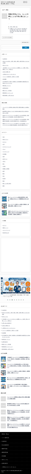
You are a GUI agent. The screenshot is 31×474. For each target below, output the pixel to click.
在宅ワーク (5, 159)
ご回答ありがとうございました (9, 74)
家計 (3, 163)
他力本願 (24, 28)
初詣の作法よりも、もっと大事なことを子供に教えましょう (18, 16)
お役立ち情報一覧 (6, 71)
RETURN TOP (25, 42)
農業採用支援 (5, 452)
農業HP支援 (4, 448)
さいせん (15, 28)
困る (15, 29)
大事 (17, 29)
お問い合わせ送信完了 (7, 323)
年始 (11, 31)
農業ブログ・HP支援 (7, 90)
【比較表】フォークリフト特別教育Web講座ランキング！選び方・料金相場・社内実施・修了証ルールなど (18, 359)
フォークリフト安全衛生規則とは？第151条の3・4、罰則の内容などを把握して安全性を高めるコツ (18, 366)
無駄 (18, 31)
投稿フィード (5, 227)
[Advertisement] (15, 255)
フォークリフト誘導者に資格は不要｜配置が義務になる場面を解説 (18, 397)
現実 (20, 31)
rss (24, 2)
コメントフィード (6, 230)
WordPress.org (6, 232)
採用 (3, 171)
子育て (11, 26)
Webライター (5, 139)
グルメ (4, 149)
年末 (13, 31)
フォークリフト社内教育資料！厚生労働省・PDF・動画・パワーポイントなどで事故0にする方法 (18, 386)
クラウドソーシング (7, 146)
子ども (20, 29)
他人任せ (19, 28)
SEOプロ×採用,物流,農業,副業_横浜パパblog (8, 2)
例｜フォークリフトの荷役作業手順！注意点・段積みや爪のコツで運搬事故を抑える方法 (18, 199)
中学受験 (4, 154)
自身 (12, 32)
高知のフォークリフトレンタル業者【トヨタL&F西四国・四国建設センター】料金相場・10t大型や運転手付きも (18, 412)
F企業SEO (5, 58)
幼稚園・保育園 (6, 168)
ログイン (4, 225)
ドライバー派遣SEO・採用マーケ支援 (11, 76)
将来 (25, 29)
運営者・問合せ (5, 434)
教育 (14, 26)
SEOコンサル (5, 65)
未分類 (4, 178)
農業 (3, 185)
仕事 (3, 156)
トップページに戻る (7, 37)
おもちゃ (4, 141)
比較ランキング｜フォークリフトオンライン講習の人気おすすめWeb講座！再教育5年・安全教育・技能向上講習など (18, 213)
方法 (16, 31)
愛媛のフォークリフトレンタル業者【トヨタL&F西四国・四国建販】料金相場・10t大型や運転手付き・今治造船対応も (18, 419)
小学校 (4, 166)
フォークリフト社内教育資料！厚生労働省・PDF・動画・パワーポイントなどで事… (15, 295)
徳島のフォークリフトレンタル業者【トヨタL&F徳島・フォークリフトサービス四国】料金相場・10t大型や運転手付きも (18, 426)
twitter (26, 2)
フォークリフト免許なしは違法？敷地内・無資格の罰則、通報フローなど (18, 205)
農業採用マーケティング (8, 92)
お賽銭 (11, 28)
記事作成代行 (5, 88)
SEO (4, 136)
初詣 (12, 29)
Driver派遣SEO (5, 445)
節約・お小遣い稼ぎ (7, 183)
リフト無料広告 (5, 437)
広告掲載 (4, 79)
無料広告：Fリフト (7, 85)
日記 (16, 26)
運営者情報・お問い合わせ (8, 95)
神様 (23, 31)
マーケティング (6, 151)
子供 (23, 29)
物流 (3, 181)
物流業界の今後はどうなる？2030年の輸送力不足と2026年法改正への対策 (18, 404)
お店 (3, 144)
